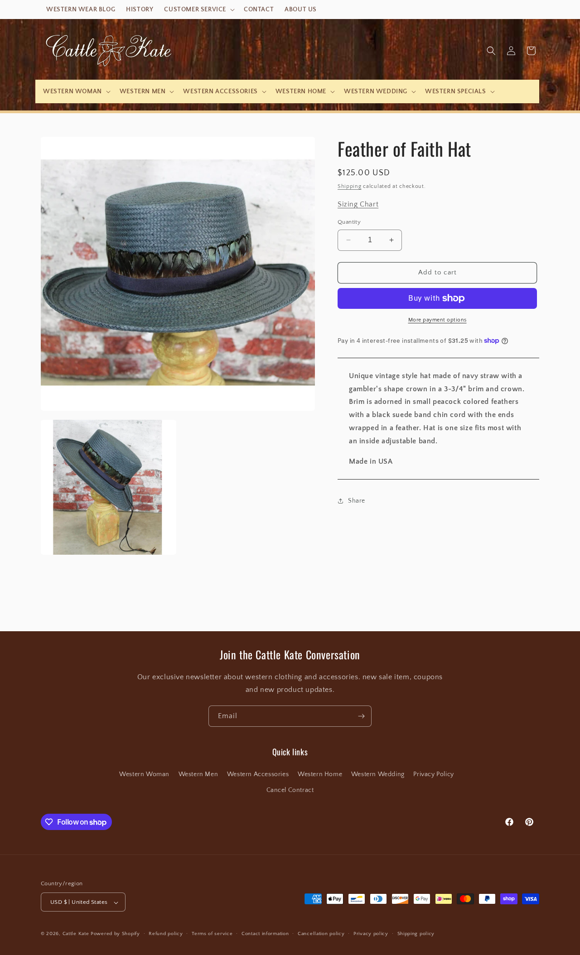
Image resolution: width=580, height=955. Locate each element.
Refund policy (166, 933)
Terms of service (212, 933)
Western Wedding (378, 774)
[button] (198, 9)
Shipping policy (416, 933)
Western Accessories (258, 774)
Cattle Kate (76, 934)
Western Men (198, 774)
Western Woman (144, 774)
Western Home (320, 774)
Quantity (349, 222)
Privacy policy (370, 933)
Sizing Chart (358, 204)
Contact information (265, 933)
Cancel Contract (290, 790)
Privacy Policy (433, 774)
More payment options (437, 320)
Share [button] (356, 500)
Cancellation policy (321, 933)
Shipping (350, 186)
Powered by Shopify (115, 934)
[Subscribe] (361, 716)
